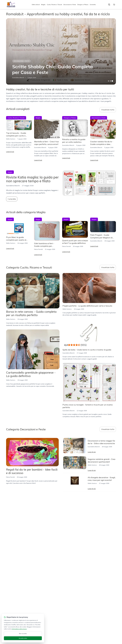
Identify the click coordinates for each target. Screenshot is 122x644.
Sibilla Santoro (10, 139)
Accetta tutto (23, 638)
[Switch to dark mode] (114, 4)
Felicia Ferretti (38, 249)
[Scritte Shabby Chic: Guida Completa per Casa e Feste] (61, 51)
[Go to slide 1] (108, 81)
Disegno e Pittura (82, 4)
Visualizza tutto (107, 110)
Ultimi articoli (36, 4)
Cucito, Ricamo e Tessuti (54, 4)
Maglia (43, 4)
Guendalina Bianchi (18, 77)
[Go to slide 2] (110, 81)
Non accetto (23, 633)
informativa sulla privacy (19, 629)
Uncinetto (93, 4)
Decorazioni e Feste (69, 4)
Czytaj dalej (12, 199)
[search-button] (109, 5)
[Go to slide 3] (112, 81)
